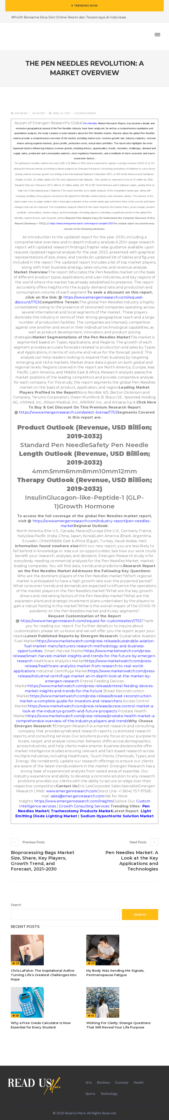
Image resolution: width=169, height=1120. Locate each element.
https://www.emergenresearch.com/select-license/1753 (68, 412)
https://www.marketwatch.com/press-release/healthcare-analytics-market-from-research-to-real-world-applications (83, 666)
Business (103, 1082)
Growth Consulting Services (84, 806)
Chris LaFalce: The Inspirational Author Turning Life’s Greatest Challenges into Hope (43, 974)
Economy (122, 1082)
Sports (90, 1093)
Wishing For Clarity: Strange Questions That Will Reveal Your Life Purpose (118, 1025)
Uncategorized (85, 113)
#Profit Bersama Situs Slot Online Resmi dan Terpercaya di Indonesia (68, 17)
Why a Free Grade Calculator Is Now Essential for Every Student (41, 1025)
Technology (109, 1093)
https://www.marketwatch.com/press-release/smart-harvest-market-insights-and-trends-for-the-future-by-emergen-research (84, 656)
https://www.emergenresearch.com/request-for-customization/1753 (81, 621)
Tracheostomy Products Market (81, 811)
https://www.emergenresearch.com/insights (73, 801)
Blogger (39, 113)
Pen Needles (90, 123)
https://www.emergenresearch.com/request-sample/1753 (81, 223)
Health (138, 1082)
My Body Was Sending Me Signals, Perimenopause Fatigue (115, 972)
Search (16, 905)
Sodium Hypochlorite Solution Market (117, 816)
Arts (89, 1082)
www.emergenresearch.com (71, 791)
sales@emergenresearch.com (77, 796)
